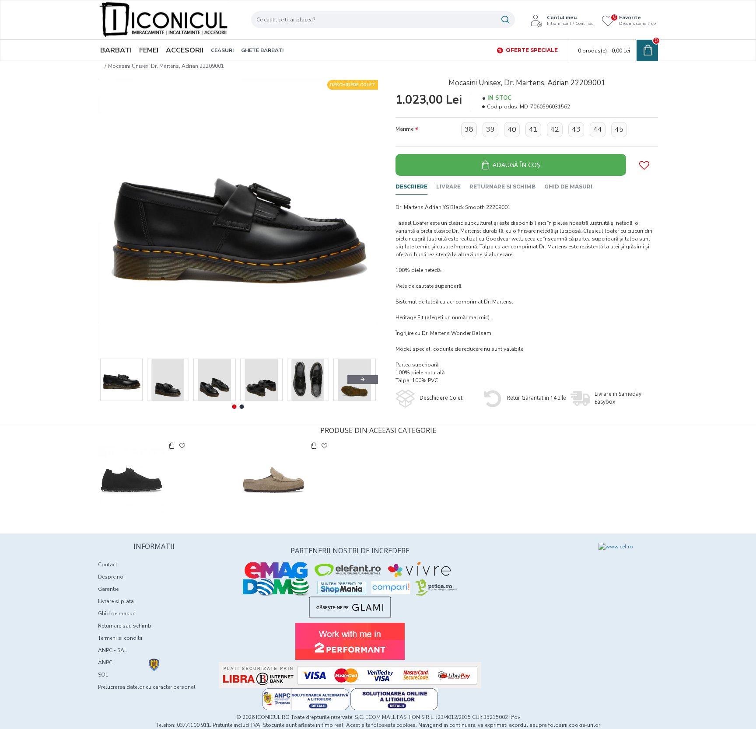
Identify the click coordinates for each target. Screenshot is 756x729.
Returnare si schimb (502, 186)
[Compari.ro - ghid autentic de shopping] (532, 558)
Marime (404, 129)
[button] (113, 379)
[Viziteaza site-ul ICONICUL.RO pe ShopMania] (341, 587)
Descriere (411, 186)
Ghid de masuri (568, 186)
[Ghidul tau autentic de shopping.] (390, 587)
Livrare (448, 186)
